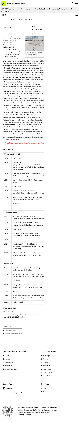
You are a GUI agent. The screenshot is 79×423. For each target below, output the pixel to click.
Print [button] (44, 388)
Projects (7, 359)
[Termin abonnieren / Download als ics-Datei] (38, 33)
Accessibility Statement (50, 376)
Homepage (6, 20)
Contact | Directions (11, 369)
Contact (45, 362)
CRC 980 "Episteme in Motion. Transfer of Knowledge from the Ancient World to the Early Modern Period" (37, 10)
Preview (15, 20)
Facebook (9, 388)
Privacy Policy (47, 372)
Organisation (9, 362)
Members (45, 359)
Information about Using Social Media (13, 393)
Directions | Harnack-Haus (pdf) (13, 333)
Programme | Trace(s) (11, 330)
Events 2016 (24, 20)
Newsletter (8, 366)
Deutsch (45, 392)
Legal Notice (47, 369)
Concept (7, 356)
